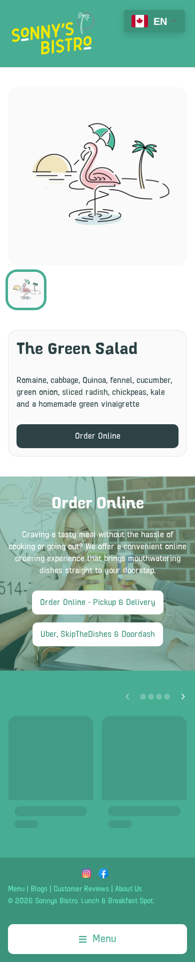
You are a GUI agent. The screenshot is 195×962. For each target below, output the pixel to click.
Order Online (97, 436)
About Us (128, 889)
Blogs (39, 889)
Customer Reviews (81, 889)
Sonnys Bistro (56, 901)
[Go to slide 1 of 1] (26, 290)
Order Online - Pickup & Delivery (98, 602)
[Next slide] (183, 697)
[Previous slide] (127, 697)
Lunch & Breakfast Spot (117, 901)
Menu (16, 889)
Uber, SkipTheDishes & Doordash (97, 634)
